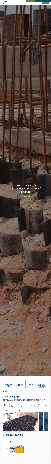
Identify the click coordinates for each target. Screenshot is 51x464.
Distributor (47, 0)
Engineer (37, 0)
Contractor (42, 0)
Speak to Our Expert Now (25, 196)
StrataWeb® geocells (29, 402)
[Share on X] (6, 391)
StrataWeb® (44, 405)
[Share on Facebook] (3, 391)
